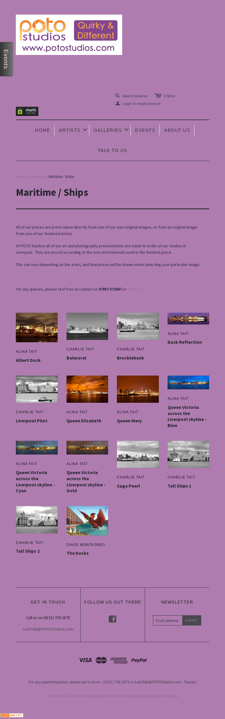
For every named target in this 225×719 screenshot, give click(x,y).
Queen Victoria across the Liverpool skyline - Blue (187, 416)
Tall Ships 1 (179, 486)
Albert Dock (28, 360)
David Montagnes (86, 545)
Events (145, 130)
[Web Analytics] (11, 714)
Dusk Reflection (185, 342)
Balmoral (76, 358)
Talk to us (112, 150)
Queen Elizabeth (84, 421)
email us (134, 289)
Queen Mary (129, 421)
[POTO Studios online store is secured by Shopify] (31, 112)
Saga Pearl (128, 486)
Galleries (112, 130)
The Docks (78, 553)
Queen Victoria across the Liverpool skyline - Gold (86, 481)
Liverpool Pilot (31, 421)
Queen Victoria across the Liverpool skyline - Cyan (35, 481)
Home (42, 130)
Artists (73, 130)
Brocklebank (130, 358)
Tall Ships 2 (28, 551)
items (169, 95)
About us (177, 130)
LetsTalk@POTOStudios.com (48, 629)
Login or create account (137, 103)
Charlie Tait (80, 349)
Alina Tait (26, 352)
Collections (37, 176)
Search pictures (134, 95)
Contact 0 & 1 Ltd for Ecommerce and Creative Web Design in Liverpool (112, 696)
